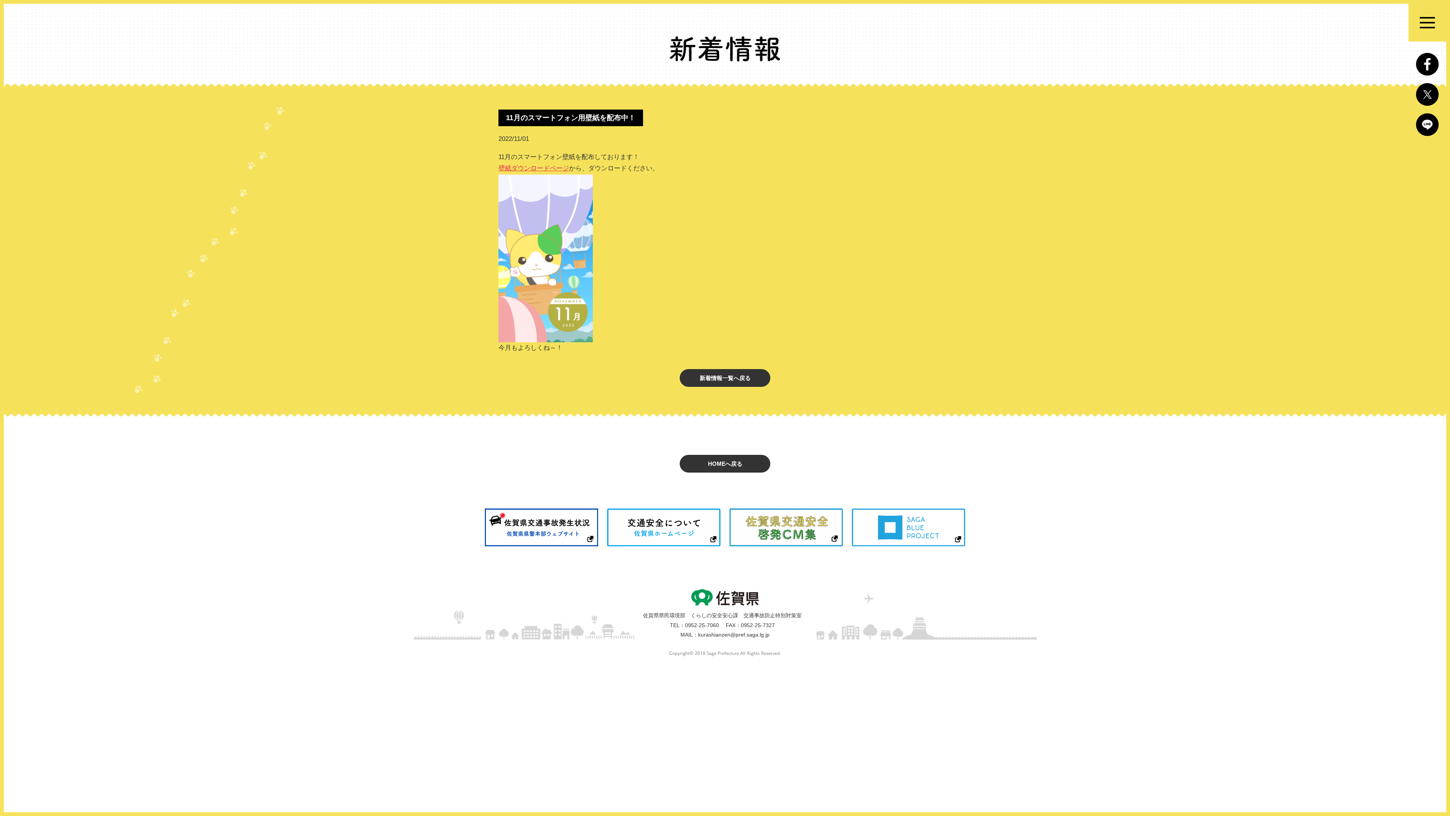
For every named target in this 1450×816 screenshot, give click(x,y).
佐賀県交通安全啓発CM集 (786, 527)
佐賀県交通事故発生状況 (541, 527)
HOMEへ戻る (725, 464)
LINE (1427, 124)
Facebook (1427, 64)
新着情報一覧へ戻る (725, 378)
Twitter (1427, 94)
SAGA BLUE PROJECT (908, 527)
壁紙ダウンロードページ (533, 168)
